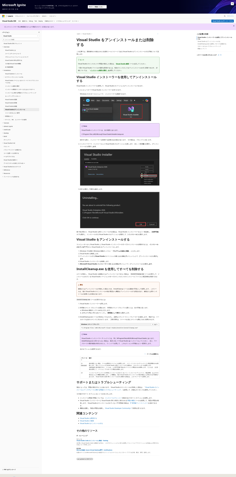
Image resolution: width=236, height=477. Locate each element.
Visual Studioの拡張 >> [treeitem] (10, 160)
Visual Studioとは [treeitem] (10, 50)
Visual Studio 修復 (122, 64)
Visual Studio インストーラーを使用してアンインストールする (215, 38)
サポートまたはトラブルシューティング (209, 46)
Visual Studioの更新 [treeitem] (11, 99)
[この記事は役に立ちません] (221, 55)
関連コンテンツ (202, 48)
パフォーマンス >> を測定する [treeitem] (12, 150)
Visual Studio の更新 (87, 421)
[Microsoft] (3, 16)
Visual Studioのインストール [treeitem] (13, 74)
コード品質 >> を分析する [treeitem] (11, 153)
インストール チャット (112, 398)
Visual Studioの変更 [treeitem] (11, 103)
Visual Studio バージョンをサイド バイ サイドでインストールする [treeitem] (22, 82)
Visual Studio (87, 34)
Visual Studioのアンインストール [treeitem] (15, 109)
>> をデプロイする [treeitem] (9, 156)
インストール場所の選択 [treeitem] (12, 86)
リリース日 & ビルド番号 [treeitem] (12, 113)
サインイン (230, 16)
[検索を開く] (225, 16)
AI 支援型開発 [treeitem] (9, 67)
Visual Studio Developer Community (117, 408)
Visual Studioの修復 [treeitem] (11, 106)
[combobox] (20, 35)
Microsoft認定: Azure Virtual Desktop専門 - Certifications (94, 450)
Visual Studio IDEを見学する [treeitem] (13, 60)
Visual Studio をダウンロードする (222, 21)
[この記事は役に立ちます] (218, 55)
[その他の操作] (157, 33)
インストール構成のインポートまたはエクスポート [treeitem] (20, 89)
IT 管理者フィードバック (138, 403)
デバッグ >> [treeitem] (7, 140)
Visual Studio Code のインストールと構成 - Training (92, 440)
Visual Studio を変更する (88, 418)
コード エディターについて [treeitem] (13, 53)
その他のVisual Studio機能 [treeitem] (13, 63)
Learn (78, 34)
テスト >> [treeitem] (6, 146)
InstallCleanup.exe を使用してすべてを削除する (212, 44)
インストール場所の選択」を (99, 70)
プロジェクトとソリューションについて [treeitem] (16, 57)
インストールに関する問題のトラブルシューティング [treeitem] (20, 93)
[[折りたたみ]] (39, 32)
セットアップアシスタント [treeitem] (13, 96)
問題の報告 (131, 400)
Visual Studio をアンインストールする (209, 41)
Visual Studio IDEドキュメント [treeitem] (13, 43)
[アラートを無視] (232, 3)
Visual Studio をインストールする (91, 423)
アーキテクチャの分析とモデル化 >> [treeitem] (14, 163)
